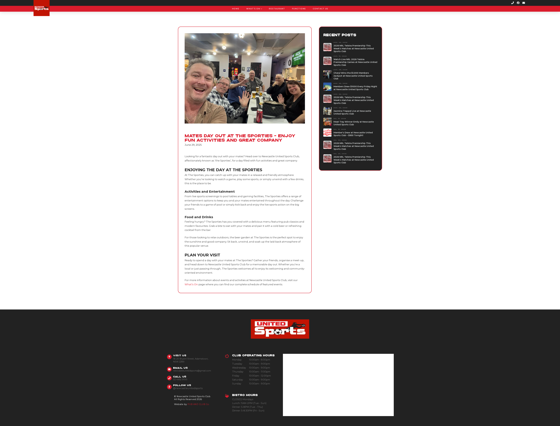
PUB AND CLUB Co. (198, 404)
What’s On (191, 284)
